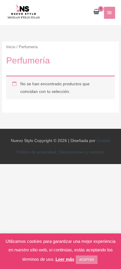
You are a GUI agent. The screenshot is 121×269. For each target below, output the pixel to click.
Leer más (65, 259)
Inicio (10, 47)
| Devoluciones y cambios (81, 152)
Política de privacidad (36, 152)
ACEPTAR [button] (86, 259)
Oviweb (103, 140)
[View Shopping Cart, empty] (96, 12)
